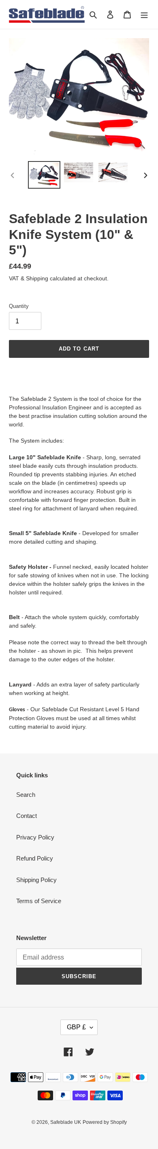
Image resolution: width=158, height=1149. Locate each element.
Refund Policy (34, 858)
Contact (26, 815)
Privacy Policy (35, 837)
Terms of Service (38, 900)
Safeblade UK (65, 1122)
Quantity (19, 306)
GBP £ (76, 1027)
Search (25, 794)
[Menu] (144, 14)
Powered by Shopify (105, 1122)
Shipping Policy (36, 879)
